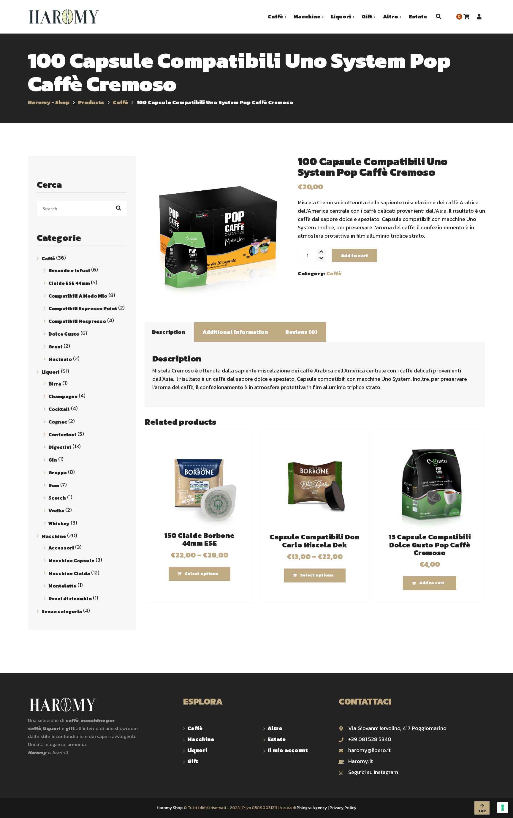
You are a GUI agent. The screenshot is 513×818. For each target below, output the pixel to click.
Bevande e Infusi (69, 270)
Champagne (62, 396)
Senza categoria (62, 611)
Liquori (51, 371)
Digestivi (59, 447)
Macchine (54, 535)
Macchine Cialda (69, 573)
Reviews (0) (301, 332)
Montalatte (62, 585)
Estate (276, 739)
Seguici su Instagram (373, 772)
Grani (55, 346)
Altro (275, 728)
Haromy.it (360, 761)
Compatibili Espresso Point (82, 308)
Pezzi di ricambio (70, 598)
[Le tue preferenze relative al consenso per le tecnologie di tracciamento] (502, 807)
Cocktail (59, 409)
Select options (201, 574)
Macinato (60, 359)
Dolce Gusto (63, 333)
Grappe (57, 472)
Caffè (333, 273)
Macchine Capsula (71, 560)
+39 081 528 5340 (369, 739)
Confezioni (62, 434)
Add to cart (354, 255)
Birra (54, 383)
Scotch (57, 497)
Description (168, 332)
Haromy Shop (170, 808)
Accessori (61, 547)
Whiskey (58, 523)
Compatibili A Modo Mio (77, 295)
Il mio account (287, 750)
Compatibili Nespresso (77, 321)
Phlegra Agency (312, 808)
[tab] (168, 332)
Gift (192, 761)
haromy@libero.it (369, 750)
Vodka (56, 510)
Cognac (57, 421)
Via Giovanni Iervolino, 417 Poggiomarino (397, 728)
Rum (53, 485)
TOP (482, 810)
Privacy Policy (343, 808)
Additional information (235, 332)
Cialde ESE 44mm (69, 283)
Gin (52, 459)
